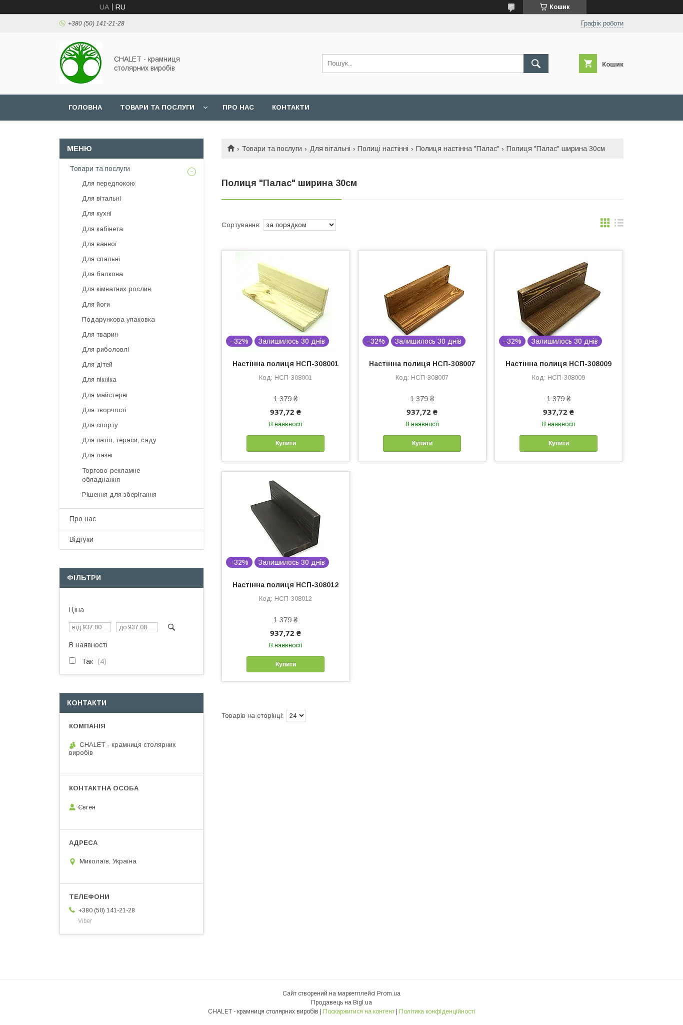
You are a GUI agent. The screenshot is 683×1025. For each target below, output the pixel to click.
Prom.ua (388, 993)
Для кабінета (102, 229)
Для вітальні (330, 149)
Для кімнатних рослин (116, 289)
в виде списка (619, 225)
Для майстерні (105, 395)
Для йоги (96, 304)
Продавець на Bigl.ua (341, 1002)
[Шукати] (536, 63)
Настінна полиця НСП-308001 (285, 364)
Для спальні (101, 259)
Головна (85, 107)
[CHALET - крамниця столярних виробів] (81, 82)
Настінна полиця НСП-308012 (285, 585)
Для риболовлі (105, 349)
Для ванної (99, 244)
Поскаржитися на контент (358, 1011)
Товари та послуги (157, 107)
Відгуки (82, 539)
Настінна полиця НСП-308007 (422, 364)
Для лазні (97, 455)
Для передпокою (108, 183)
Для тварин (100, 334)
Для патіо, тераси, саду (119, 440)
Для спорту (100, 425)
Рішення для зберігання (119, 494)
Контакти (291, 107)
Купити (286, 443)
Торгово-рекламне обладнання (111, 475)
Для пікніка (99, 379)
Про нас (238, 107)
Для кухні (97, 213)
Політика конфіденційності (437, 1011)
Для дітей (97, 364)
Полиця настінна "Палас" (458, 149)
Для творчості (104, 410)
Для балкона (102, 274)
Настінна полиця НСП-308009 (559, 364)
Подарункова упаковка (118, 319)
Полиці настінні (383, 149)
